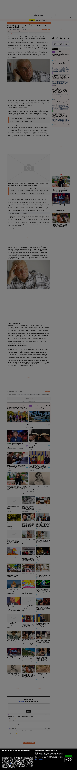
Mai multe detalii (8, 755)
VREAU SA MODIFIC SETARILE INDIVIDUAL (68, 759)
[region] (38, 759)
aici (10, 763)
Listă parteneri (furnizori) (39, 759)
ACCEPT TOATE (69, 755)
